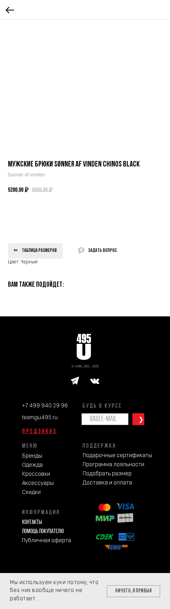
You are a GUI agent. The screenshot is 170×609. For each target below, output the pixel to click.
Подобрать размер (107, 474)
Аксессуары (38, 483)
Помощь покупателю (43, 532)
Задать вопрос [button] (102, 250)
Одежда (32, 465)
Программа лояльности (113, 465)
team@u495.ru (40, 418)
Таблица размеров (39, 250)
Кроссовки (36, 474)
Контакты (32, 523)
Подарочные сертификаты (117, 456)
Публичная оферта (46, 541)
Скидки (31, 493)
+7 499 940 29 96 (45, 406)
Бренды (32, 456)
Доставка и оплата (107, 483)
